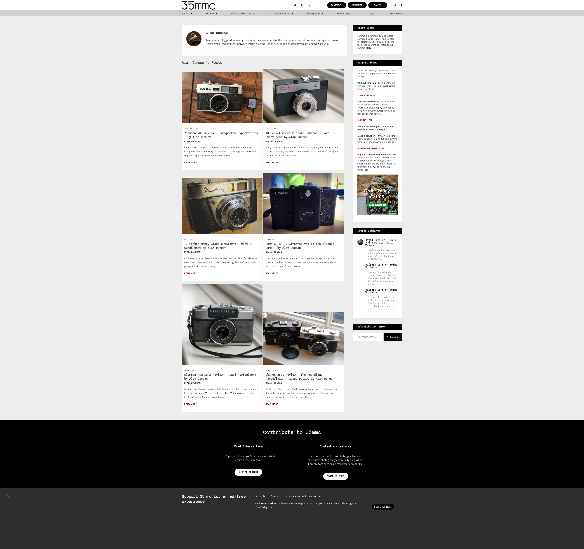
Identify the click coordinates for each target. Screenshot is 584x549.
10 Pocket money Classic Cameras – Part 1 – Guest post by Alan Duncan (219, 246)
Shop (371, 13)
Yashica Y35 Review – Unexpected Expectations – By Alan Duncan (221, 135)
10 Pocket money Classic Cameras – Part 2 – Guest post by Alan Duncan (301, 135)
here (368, 47)
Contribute (336, 5)
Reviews (210, 13)
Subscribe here (248, 472)
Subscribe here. (366, 95)
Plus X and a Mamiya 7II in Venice (380, 243)
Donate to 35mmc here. (371, 148)
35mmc (185, 13)
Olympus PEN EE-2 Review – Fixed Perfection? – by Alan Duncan (221, 377)
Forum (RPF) (396, 13)
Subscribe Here (383, 506)
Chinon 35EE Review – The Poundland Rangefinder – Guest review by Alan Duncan (300, 377)
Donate (377, 5)
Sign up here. (365, 120)
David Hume (373, 240)
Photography (313, 13)
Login (394, 5)
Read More (190, 162)
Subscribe (357, 5)
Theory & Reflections (241, 13)
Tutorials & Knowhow (279, 13)
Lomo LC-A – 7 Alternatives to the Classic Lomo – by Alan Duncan (300, 246)
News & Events (344, 13)
